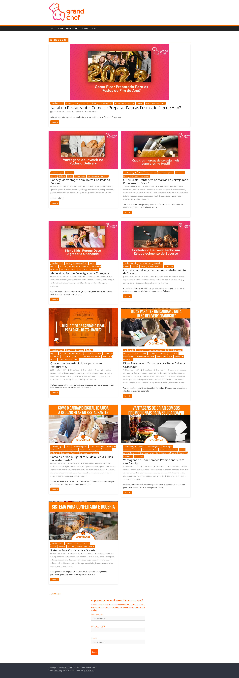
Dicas (76, 103)
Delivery (69, 103)
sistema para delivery (176, 383)
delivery (152, 376)
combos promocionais (171, 470)
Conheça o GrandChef (68, 28)
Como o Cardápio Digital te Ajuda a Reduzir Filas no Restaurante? (81, 458)
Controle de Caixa (72, 543)
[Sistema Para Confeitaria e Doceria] (83, 502)
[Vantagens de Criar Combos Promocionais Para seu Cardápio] (155, 406)
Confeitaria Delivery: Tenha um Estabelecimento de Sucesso (154, 271)
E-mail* (93, 639)
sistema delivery (75, 193)
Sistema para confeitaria (70, 356)
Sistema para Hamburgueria (79, 266)
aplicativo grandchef (57, 190)
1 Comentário (88, 553)
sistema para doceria (64, 566)
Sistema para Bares (75, 353)
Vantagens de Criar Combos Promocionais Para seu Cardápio (153, 461)
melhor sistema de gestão (66, 563)
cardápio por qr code (79, 376)
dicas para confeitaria (76, 560)
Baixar (85, 28)
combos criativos (156, 470)
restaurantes (171, 193)
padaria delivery (63, 193)
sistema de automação (64, 476)
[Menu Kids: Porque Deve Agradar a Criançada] (83, 222)
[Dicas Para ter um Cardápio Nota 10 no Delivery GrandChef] (155, 309)
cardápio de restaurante (77, 280)
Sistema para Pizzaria (68, 269)
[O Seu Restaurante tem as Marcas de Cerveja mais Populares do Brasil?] (155, 132)
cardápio (175, 277)
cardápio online (68, 283)
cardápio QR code (56, 379)
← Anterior (54, 593)
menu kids (78, 283)
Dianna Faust (79, 112)
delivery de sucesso (178, 376)
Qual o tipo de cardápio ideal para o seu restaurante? (76, 364)
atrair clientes (175, 466)
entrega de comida (161, 283)
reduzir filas (76, 473)
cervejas (159, 190)
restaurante (162, 193)
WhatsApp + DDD (98, 627)
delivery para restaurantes (174, 379)
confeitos (60, 557)
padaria (53, 193)
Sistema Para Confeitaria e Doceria (73, 550)
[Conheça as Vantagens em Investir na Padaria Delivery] (83, 132)
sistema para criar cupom (176, 476)
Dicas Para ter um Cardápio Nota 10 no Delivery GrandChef (154, 364)
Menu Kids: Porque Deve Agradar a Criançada (79, 273)
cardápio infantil (56, 283)
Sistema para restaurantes (155, 103)
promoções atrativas (168, 473)
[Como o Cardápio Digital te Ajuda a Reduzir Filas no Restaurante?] (83, 406)
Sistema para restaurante (87, 379)
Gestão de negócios (166, 173)
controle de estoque (176, 280)
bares (174, 186)
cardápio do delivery (76, 373)
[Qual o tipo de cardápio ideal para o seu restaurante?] (83, 309)
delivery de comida (72, 190)
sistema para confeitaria (85, 563)
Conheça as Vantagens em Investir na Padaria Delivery (80, 181)
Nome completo (97, 615)
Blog (93, 28)
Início (52, 28)
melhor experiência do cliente (60, 473)
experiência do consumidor (60, 470)
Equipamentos (80, 176)
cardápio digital (57, 103)
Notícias (63, 266)
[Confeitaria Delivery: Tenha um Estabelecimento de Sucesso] (155, 222)
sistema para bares (165, 196)
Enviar (94, 652)
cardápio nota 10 (163, 373)
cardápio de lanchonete (58, 280)
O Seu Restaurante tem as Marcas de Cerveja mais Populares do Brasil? (155, 181)
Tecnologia (169, 266)
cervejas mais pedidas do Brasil (174, 190)
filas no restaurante (78, 470)
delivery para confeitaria (59, 560)
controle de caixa (162, 280)
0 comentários (163, 186)
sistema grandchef (70, 379)
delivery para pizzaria (156, 379)
